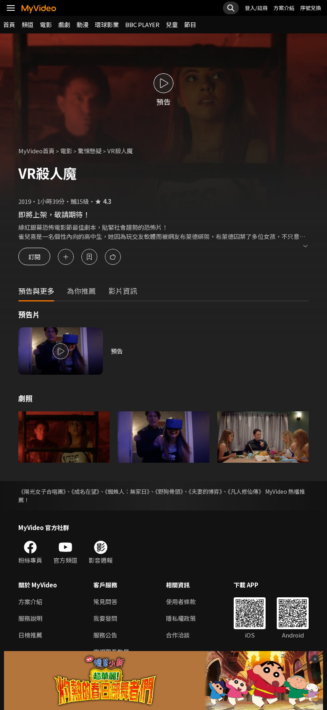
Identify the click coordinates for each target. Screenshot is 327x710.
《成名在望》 (85, 491)
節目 (190, 24)
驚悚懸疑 (90, 151)
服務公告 (105, 635)
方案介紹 (284, 8)
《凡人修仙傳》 (246, 491)
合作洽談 (178, 635)
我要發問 (105, 618)
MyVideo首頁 (36, 151)
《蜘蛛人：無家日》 (127, 491)
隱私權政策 (181, 618)
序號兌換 (310, 8)
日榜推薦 (30, 635)
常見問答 (105, 601)
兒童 (172, 24)
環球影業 (107, 24)
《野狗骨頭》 (169, 491)
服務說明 (30, 618)
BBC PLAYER (142, 24)
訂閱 (34, 256)
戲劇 (64, 24)
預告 (117, 351)
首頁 (9, 24)
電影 (46, 24)
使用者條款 (181, 601)
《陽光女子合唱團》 (42, 491)
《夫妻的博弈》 (205, 491)
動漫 (83, 24)
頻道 (27, 24)
